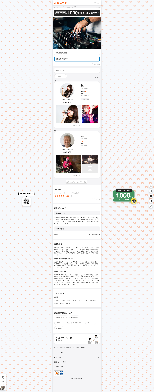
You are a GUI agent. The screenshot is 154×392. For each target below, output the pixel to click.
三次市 (86, 300)
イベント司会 (59, 328)
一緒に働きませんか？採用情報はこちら (3, 380)
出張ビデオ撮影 (75, 317)
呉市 (68, 300)
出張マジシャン (90, 323)
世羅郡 (62, 303)
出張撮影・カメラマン (61, 317)
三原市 (80, 300)
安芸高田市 (93, 300)
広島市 (63, 300)
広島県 (56, 297)
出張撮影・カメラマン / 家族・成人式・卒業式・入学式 (69, 323)
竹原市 (74, 300)
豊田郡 (68, 303)
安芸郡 (56, 303)
